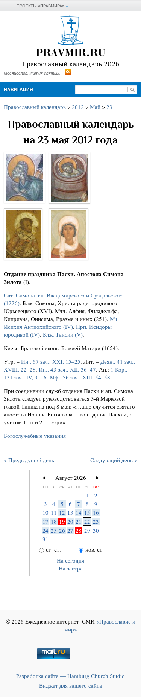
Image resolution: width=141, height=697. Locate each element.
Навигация (18, 89)
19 (62, 521)
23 (109, 106)
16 (96, 512)
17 (45, 521)
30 (96, 530)
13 (70, 512)
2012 (78, 106)
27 (70, 530)
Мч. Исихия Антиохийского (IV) (61, 322)
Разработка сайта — (70, 675)
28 (79, 530)
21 (79, 521)
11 (54, 512)
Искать (132, 89)
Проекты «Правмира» (40, 6)
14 (79, 512)
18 (54, 521)
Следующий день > (113, 460)
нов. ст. (94, 549)
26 (62, 530)
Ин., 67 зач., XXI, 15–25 (50, 361)
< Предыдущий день (29, 460)
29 (87, 530)
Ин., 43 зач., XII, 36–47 (67, 369)
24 (45, 530)
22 (87, 521)
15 (87, 512)
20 (70, 521)
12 (62, 512)
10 (45, 512)
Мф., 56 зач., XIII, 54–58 (80, 377)
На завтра (71, 568)
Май (95, 106)
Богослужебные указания (35, 435)
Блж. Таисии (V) (63, 334)
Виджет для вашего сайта (70, 685)
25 (54, 530)
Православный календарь (35, 106)
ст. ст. (53, 549)
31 (45, 539)
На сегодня (70, 560)
